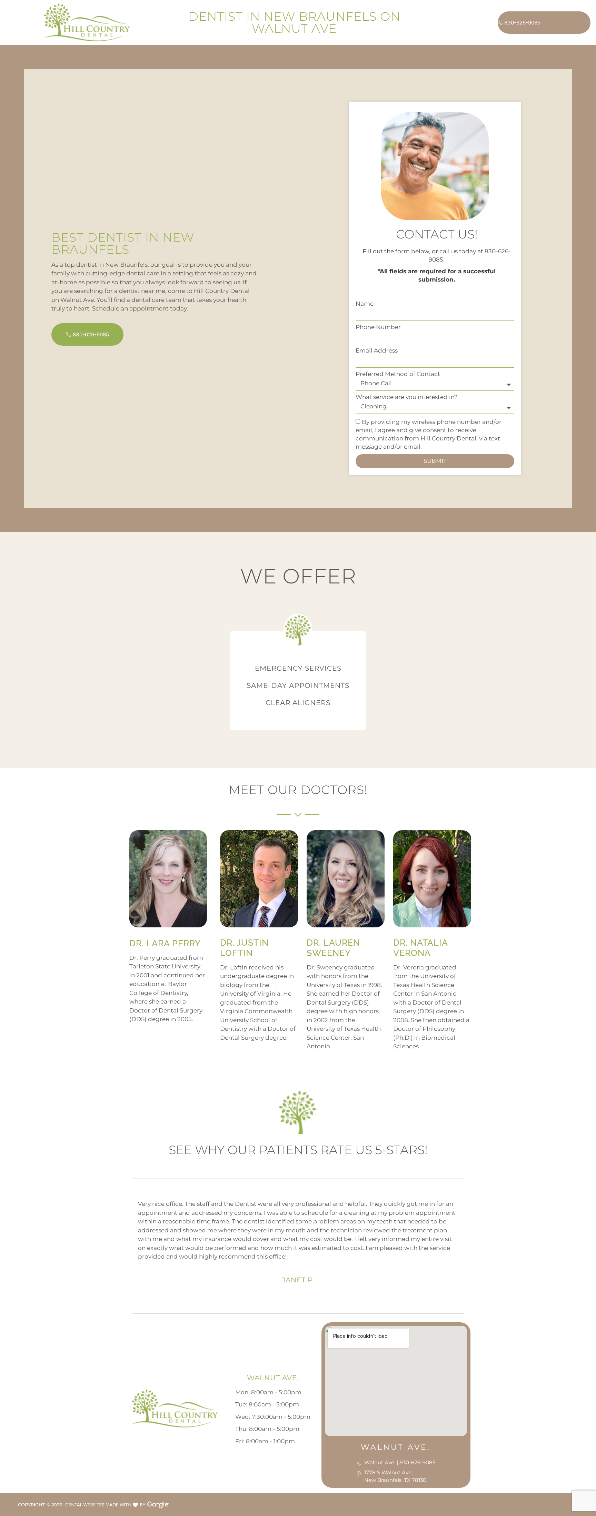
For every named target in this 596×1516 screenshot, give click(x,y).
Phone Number (378, 327)
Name (365, 304)
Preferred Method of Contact (398, 374)
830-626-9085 (522, 22)
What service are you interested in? (407, 397)
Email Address (377, 351)
